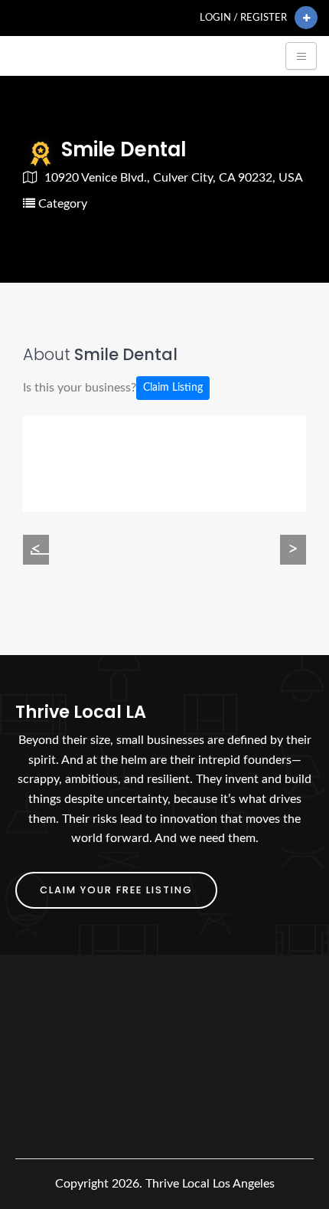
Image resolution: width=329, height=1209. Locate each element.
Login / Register (243, 17)
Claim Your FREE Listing (116, 889)
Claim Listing (173, 387)
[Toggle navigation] (301, 56)
